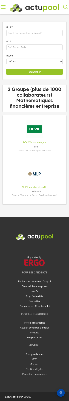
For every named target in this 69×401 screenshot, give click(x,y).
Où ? (8, 41)
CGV (34, 359)
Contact (34, 364)
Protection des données (34, 373)
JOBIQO (27, 396)
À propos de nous (35, 354)
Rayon (9, 55)
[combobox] (34, 33)
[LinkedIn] (34, 248)
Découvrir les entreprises (35, 286)
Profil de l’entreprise (34, 322)
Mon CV (34, 291)
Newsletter (34, 301)
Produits (34, 332)
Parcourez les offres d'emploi (34, 305)
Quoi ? (9, 27)
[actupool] (34, 7)
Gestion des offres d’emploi (34, 327)
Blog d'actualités (34, 296)
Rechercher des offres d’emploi (34, 281)
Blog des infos (34, 337)
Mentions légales (34, 368)
